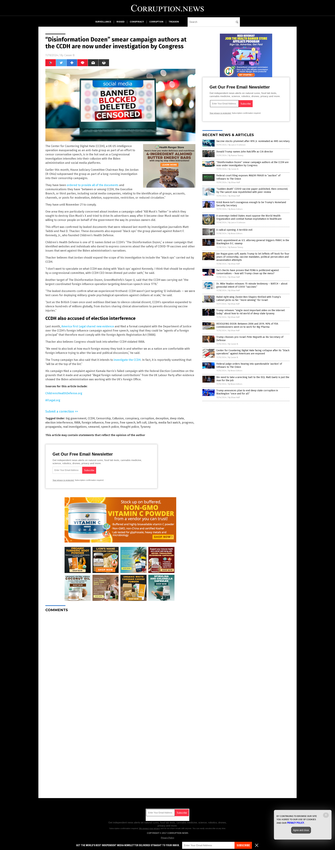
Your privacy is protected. (63, 480)
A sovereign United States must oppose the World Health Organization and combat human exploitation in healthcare (249, 217)
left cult (142, 422)
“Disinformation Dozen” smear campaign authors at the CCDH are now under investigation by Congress (252, 164)
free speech (127, 422)
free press (111, 422)
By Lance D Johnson (237, 145)
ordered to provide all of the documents (92, 185)
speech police (110, 426)
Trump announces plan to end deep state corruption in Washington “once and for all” (247, 392)
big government (76, 418)
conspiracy (137, 22)
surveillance (103, 22)
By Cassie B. (234, 169)
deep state (177, 418)
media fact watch (169, 422)
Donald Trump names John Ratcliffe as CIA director (244, 151)
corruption (156, 22)
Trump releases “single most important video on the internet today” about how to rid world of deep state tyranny (250, 312)
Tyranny (145, 426)
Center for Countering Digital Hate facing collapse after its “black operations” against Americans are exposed (252, 352)
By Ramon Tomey (236, 155)
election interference (59, 422)
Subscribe (243, 845)
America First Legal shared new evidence (87, 326)
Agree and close (301, 830)
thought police (129, 426)
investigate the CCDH (127, 359)
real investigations (75, 426)
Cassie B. (69, 55)
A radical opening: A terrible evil (234, 229)
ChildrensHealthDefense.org (63, 393)
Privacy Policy (167, 838)
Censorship (103, 418)
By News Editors (236, 209)
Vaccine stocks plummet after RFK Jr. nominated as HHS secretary (253, 141)
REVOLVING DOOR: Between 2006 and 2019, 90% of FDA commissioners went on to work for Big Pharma (247, 325)
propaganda (53, 426)
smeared (94, 426)
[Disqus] (120, 658)
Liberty (152, 422)
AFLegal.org (52, 400)
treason (174, 22)
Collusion (118, 418)
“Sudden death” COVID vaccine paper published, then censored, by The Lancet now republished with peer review (252, 190)
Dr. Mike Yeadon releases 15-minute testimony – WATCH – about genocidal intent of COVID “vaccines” (251, 285)
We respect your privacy (149, 828)
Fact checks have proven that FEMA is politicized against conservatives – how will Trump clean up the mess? (247, 272)
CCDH (91, 418)
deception (162, 418)
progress (187, 422)
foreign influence (93, 422)
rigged (120, 22)
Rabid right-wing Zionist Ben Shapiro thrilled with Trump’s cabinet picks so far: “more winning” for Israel (248, 298)
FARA (77, 422)
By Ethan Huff (234, 182)
